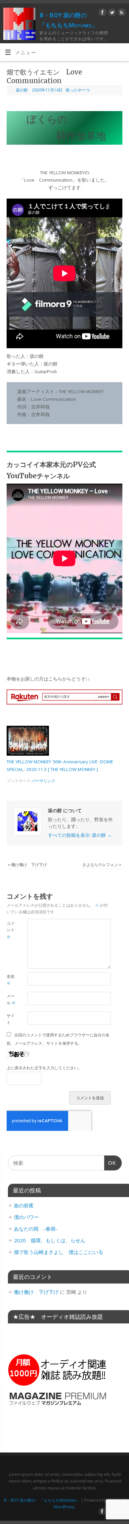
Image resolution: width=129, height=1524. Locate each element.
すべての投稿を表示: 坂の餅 (80, 835)
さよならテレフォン (101, 864)
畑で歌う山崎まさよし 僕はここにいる (58, 1252)
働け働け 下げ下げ (27, 864)
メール (11, 999)
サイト (11, 1019)
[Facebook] (102, 13)
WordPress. (64, 1507)
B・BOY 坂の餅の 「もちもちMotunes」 (68, 20)
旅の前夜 (24, 1205)
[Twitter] (111, 13)
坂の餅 (22, 90)
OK (110, 1165)
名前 (11, 980)
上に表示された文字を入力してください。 (44, 1068)
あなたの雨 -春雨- (36, 1228)
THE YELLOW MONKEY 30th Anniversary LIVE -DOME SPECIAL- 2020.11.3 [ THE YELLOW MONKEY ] (60, 765)
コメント (11, 930)
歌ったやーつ (78, 90)
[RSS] (121, 13)
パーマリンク (43, 781)
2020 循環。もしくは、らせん (49, 1240)
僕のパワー (26, 1217)
